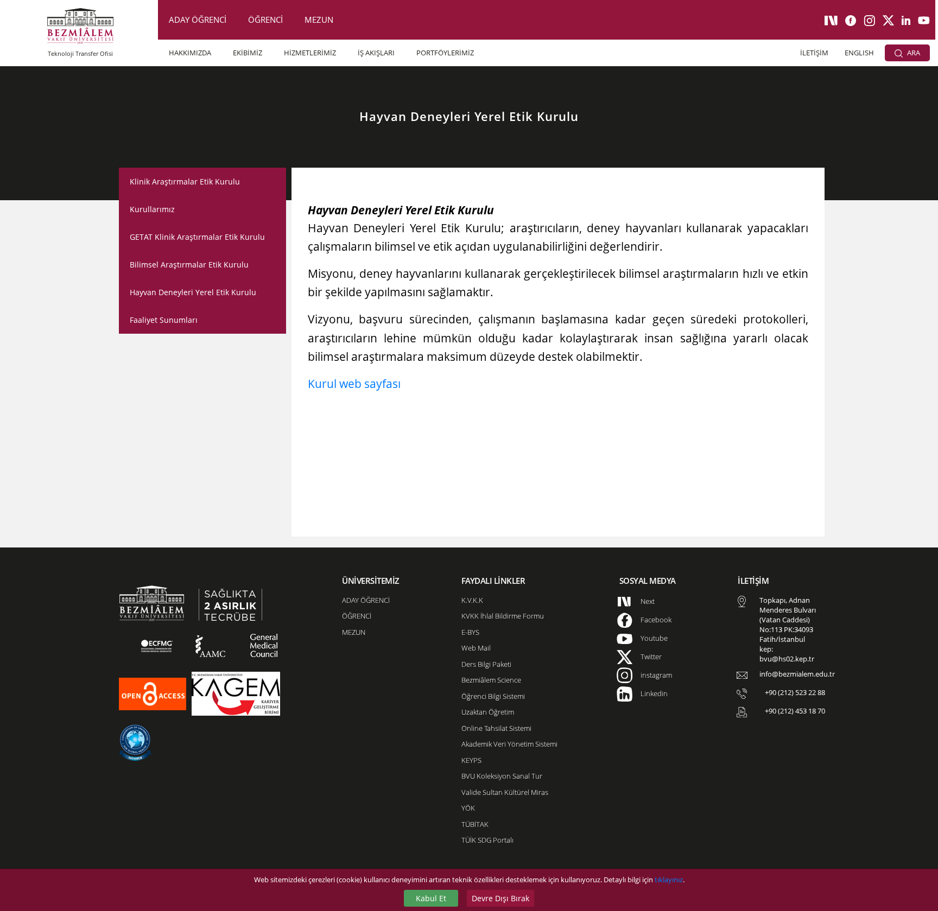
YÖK (468, 808)
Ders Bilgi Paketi (486, 664)
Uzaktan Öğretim (487, 712)
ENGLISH (859, 53)
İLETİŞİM (814, 53)
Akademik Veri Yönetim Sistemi (509, 744)
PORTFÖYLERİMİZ (445, 53)
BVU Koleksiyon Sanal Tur (501, 776)
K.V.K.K (472, 600)
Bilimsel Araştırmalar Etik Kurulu (189, 264)
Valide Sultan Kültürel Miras (504, 792)
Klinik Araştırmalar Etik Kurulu (185, 181)
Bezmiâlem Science (491, 680)
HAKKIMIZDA (190, 53)
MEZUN (319, 19)
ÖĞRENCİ (265, 19)
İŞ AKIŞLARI (376, 53)
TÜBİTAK (475, 824)
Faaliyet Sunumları (164, 320)
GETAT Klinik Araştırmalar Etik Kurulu (197, 237)
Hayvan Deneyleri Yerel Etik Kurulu (193, 292)
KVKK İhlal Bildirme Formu (502, 616)
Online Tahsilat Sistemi (496, 728)
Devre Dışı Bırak (500, 898)
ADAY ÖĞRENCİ (197, 19)
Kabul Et (431, 898)
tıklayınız (669, 879)
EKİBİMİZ (247, 53)
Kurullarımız (152, 209)
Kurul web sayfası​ (354, 383)
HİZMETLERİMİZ (310, 53)
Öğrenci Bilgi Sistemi (493, 696)
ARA (912, 53)
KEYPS (471, 760)
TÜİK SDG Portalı (487, 840)
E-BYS (470, 632)
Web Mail (476, 648)
